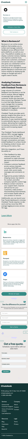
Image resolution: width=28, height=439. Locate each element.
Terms (16, 422)
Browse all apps (14, 294)
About (16, 405)
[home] (5, 2)
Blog (3, 422)
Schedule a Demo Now (14, 27)
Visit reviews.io (14, 32)
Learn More (6, 215)
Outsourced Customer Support (7, 405)
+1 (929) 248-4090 (6, 395)
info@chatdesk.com (7, 393)
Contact (16, 409)
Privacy (16, 424)
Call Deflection (6, 413)
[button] (26, 2)
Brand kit (4, 429)
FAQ (3, 427)
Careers (16, 407)
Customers (5, 424)
